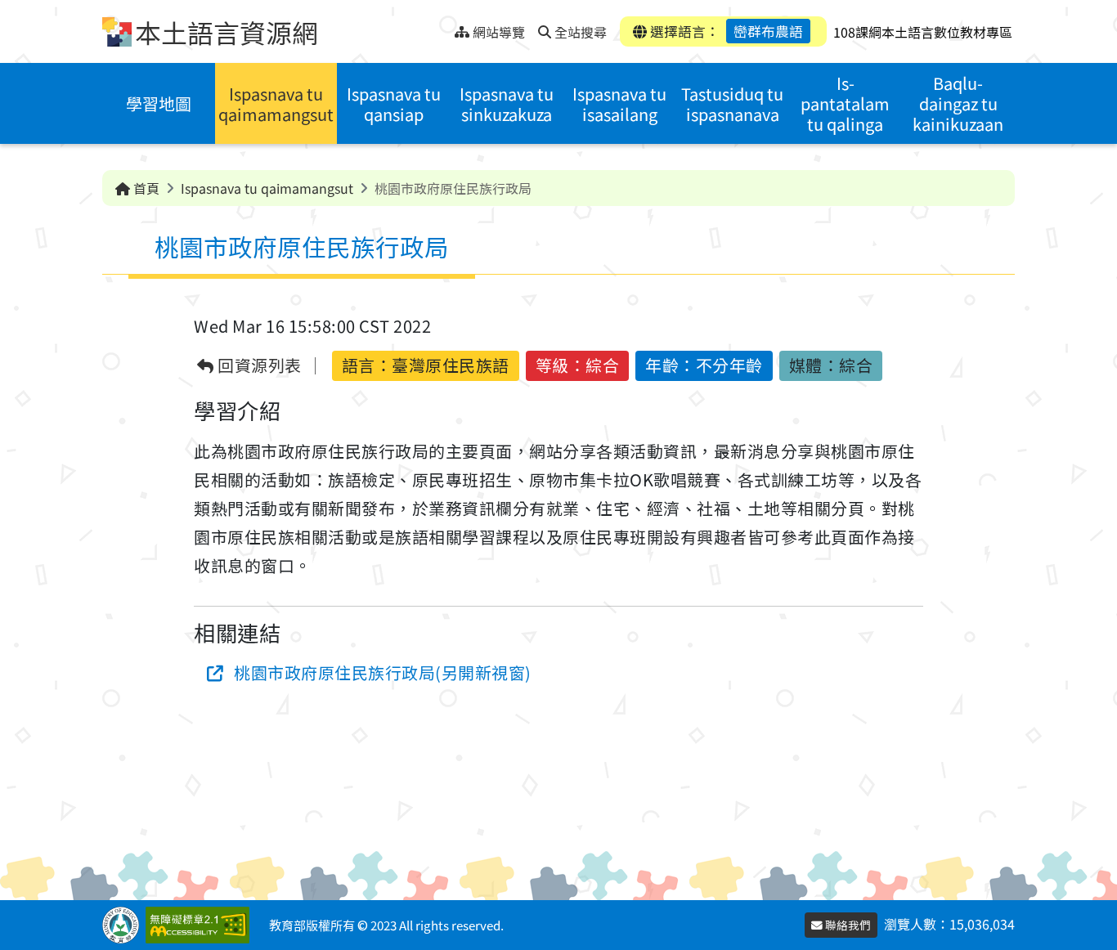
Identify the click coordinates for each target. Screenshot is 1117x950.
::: (442, 27)
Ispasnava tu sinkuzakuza (507, 104)
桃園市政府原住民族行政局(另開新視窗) (383, 672)
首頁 (144, 188)
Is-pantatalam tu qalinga (845, 103)
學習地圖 (158, 103)
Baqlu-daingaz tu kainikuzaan (958, 103)
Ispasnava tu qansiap (394, 104)
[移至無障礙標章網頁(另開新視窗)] (201, 925)
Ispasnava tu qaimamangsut (276, 104)
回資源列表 (258, 365)
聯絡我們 (847, 924)
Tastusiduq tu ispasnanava (732, 104)
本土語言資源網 (226, 32)
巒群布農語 (768, 31)
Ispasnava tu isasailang (619, 104)
